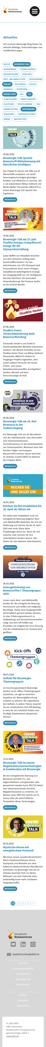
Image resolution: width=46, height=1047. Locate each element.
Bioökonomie (35, 79)
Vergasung (9, 114)
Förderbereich (23, 984)
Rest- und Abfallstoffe (14, 79)
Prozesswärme (25, 104)
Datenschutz (23, 1005)
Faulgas (7, 84)
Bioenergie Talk (21, 64)
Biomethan (22, 89)
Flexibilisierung (28, 69)
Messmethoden (11, 74)
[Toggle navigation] (34, 11)
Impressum (23, 1000)
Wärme (7, 119)
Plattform (9, 104)
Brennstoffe (10, 94)
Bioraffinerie (10, 69)
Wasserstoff (20, 119)
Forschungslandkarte (23, 968)
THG (38, 104)
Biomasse (8, 89)
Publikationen (23, 974)
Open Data (27, 74)
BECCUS (7, 64)
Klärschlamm (10, 99)
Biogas (32, 84)
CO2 (29, 94)
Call (22, 94)
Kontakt (23, 995)
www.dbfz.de (12, 1036)
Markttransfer (28, 99)
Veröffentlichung (26, 114)
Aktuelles (23, 963)
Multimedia (20, 84)
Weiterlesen (10, 199)
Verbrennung (28, 109)
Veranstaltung (11, 109)
